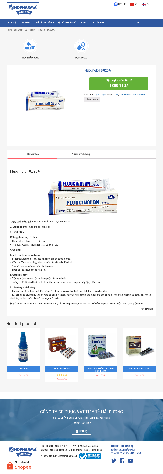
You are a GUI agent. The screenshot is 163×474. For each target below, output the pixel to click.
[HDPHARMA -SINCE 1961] (23, 9)
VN (135, 4)
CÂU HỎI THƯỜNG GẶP (123, 446)
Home (9, 29)
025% (115, 94)
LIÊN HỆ (121, 4)
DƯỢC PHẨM (81, 57)
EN (147, 4)
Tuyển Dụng (98, 22)
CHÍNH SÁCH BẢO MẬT (123, 449)
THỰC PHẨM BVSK (30, 57)
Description (33, 154)
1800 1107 (118, 85)
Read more (92, 99)
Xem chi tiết (23, 375)
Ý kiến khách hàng (81, 154)
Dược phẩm (30, 29)
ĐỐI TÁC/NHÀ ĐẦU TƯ (45, 22)
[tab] (32, 154)
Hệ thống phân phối (67, 22)
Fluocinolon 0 (138, 94)
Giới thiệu (12, 22)
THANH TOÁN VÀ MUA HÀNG (126, 453)
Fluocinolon (125, 94)
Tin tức (83, 22)
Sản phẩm (25, 22)
